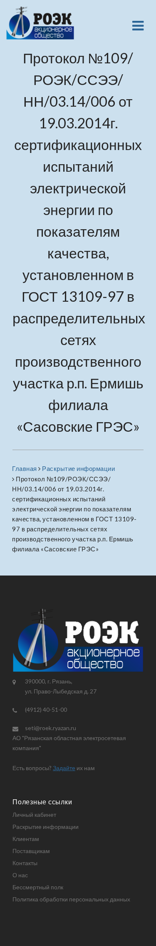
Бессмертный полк (37, 887)
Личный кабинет (34, 814)
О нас (20, 874)
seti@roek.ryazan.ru (50, 727)
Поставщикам (31, 850)
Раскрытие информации (45, 826)
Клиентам (25, 838)
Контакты (24, 862)
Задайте (64, 767)
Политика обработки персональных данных (71, 899)
